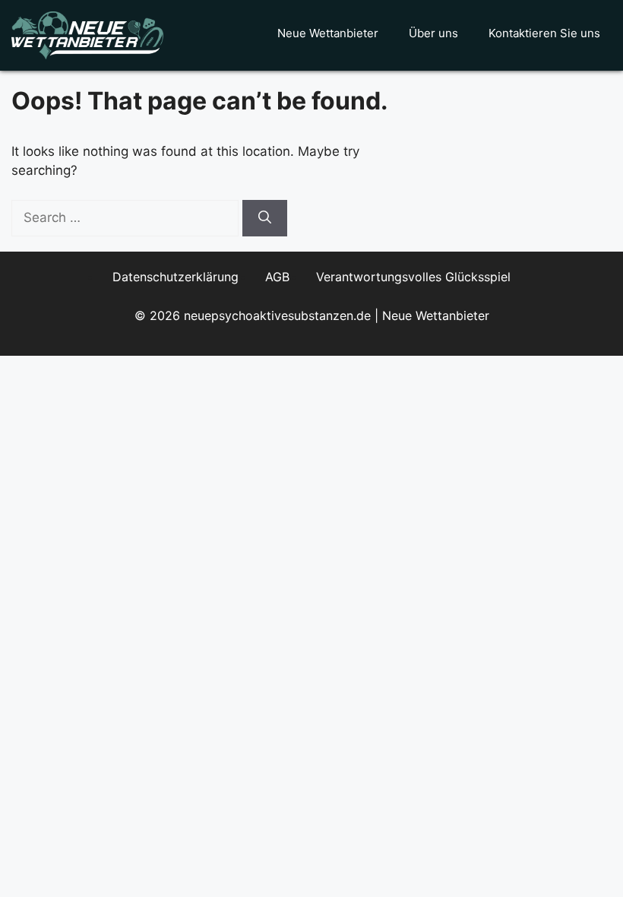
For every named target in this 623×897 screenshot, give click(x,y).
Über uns (433, 33)
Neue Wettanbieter (327, 33)
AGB (277, 276)
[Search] (264, 218)
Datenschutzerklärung (175, 276)
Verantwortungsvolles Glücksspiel (413, 276)
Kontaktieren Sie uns (544, 33)
